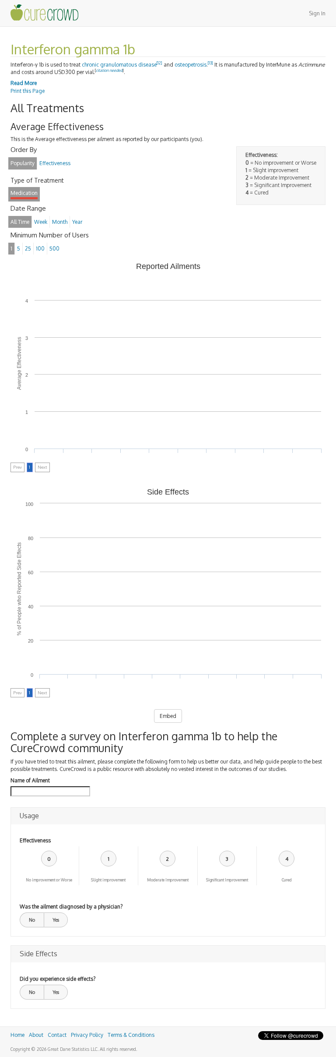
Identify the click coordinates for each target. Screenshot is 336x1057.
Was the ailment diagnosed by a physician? (71, 906)
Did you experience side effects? (57, 979)
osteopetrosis (190, 64)
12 (159, 62)
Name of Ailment (30, 780)
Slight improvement (108, 879)
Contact (57, 1035)
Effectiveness (35, 840)
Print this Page (27, 91)
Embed (168, 716)
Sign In (317, 13)
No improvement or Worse (49, 879)
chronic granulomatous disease (119, 64)
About (36, 1035)
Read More (23, 83)
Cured (287, 879)
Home (17, 1035)
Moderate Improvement (168, 879)
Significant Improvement (227, 879)
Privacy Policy (87, 1035)
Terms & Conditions (131, 1035)
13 (210, 62)
